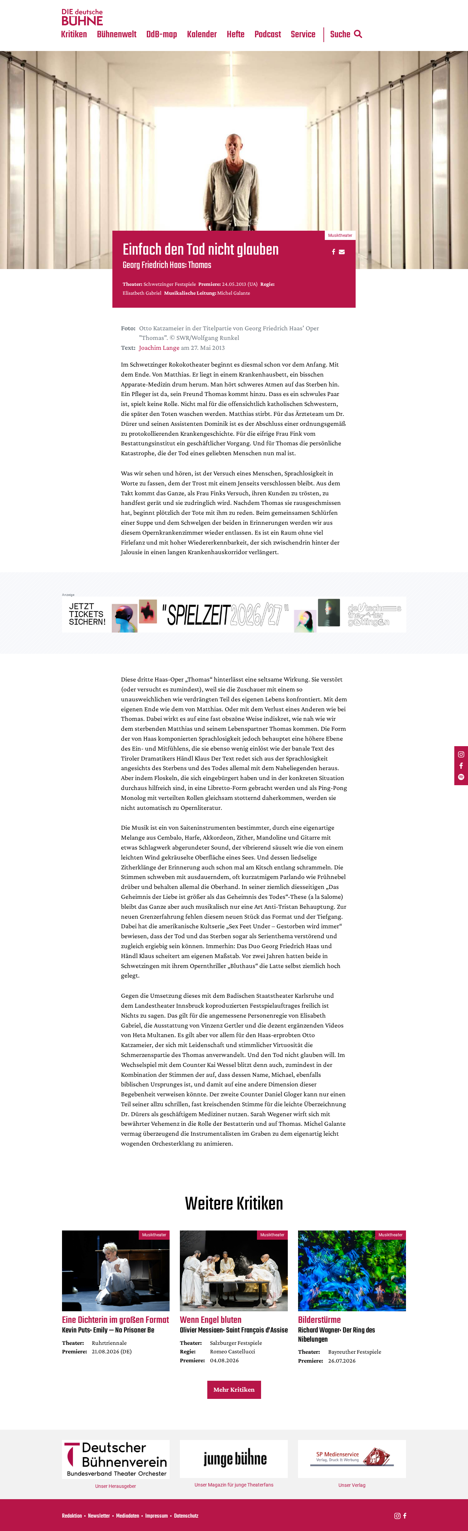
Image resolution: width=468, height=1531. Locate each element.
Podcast (268, 34)
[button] (332, 251)
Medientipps (116, 17)
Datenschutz (186, 1516)
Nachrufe (112, 4)
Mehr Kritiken (234, 1389)
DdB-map (161, 34)
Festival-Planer (210, 17)
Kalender (202, 34)
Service (303, 34)
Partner (303, 4)
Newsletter (99, 1516)
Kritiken (74, 34)
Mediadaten (309, 17)
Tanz (70, 4)
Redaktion (72, 1516)
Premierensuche (211, 4)
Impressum (156, 1516)
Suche (340, 34)
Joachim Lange (159, 347)
